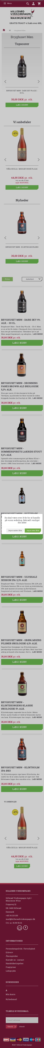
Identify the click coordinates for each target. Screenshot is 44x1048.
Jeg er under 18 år (15, 530)
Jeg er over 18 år (33, 530)
